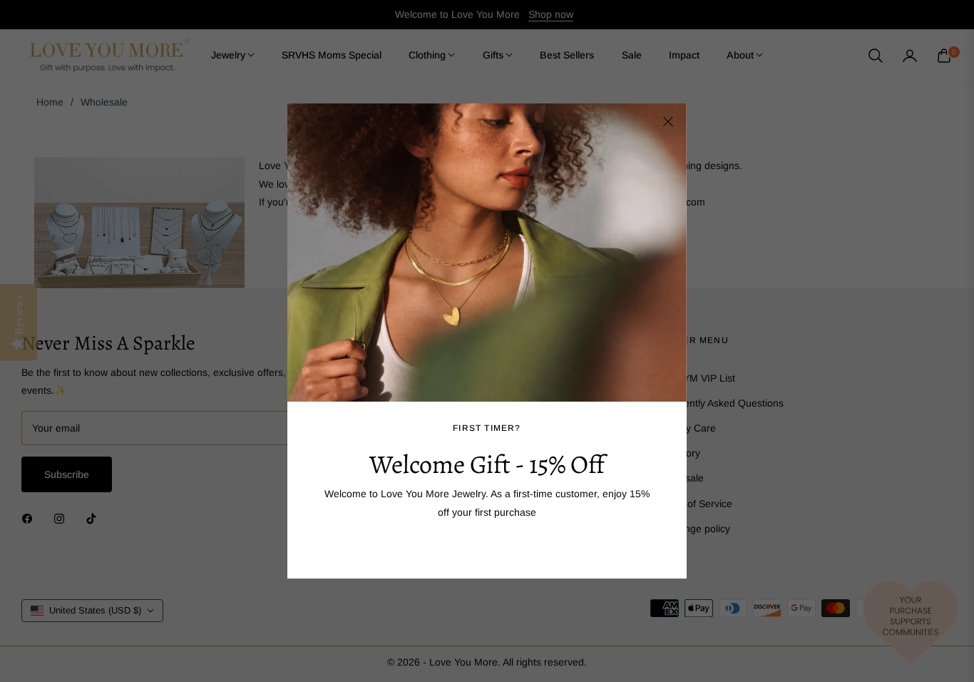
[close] (668, 122)
